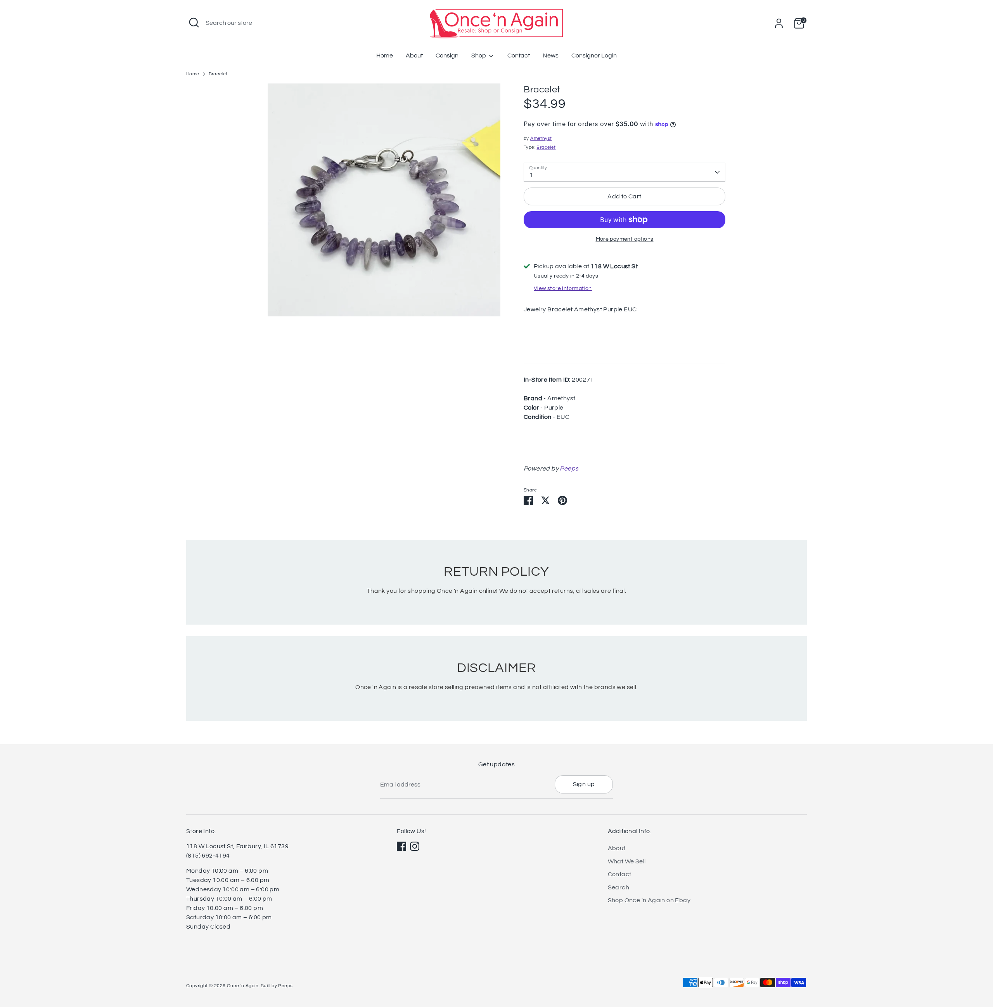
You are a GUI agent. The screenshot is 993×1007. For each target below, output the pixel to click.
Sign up (584, 784)
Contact (518, 55)
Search (618, 887)
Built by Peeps (277, 985)
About (414, 55)
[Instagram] (414, 846)
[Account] (779, 23)
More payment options (625, 239)
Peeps (569, 468)
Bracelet (218, 73)
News (551, 55)
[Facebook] (401, 846)
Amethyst (541, 138)
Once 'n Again (242, 985)
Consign (447, 55)
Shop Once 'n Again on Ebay (649, 900)
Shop (479, 55)
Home (384, 55)
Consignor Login (594, 55)
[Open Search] (194, 22)
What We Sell (627, 861)
